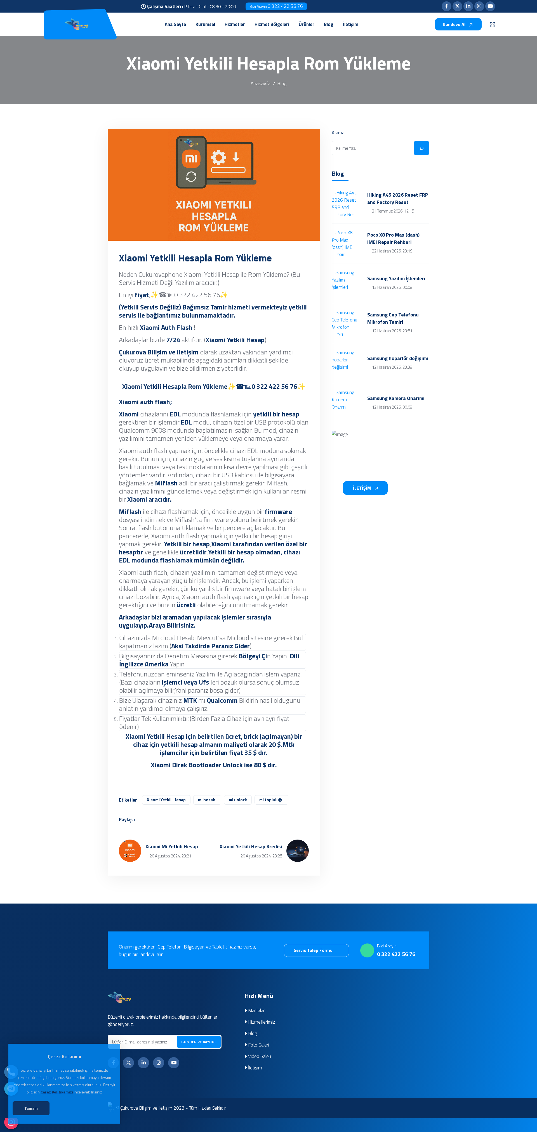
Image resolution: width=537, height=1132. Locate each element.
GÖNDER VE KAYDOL (198, 1042)
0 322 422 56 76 (276, 6)
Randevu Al (455, 24)
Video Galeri (259, 1056)
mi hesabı (207, 800)
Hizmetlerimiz (261, 1022)
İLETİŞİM (362, 488)
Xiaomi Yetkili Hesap (166, 800)
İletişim (254, 1067)
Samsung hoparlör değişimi (397, 358)
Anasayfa (260, 83)
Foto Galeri (258, 1044)
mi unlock (238, 800)
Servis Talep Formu (314, 950)
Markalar (256, 1010)
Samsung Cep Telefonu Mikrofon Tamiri (393, 318)
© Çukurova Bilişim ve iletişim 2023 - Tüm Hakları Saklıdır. (171, 1108)
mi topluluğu (271, 800)
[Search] (421, 148)
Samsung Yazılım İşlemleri (396, 278)
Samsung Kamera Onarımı (396, 398)
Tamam (31, 1108)
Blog (281, 83)
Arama (338, 132)
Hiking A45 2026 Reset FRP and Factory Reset (397, 198)
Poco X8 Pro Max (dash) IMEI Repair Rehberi (393, 238)
